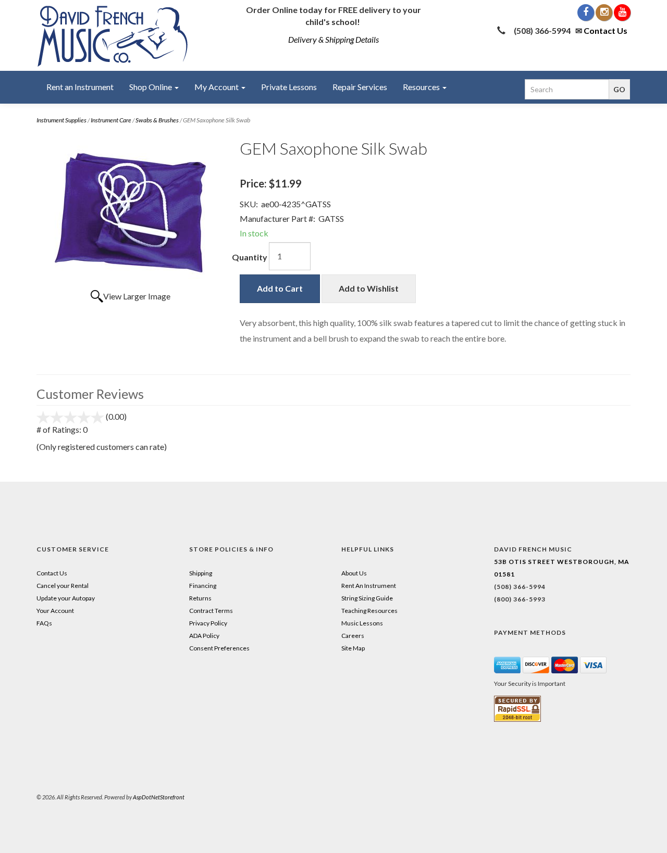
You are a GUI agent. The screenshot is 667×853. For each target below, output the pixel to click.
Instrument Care (111, 120)
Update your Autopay (65, 598)
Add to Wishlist (369, 288)
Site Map (353, 648)
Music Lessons (362, 623)
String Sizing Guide (367, 598)
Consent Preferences (219, 648)
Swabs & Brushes (157, 120)
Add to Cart (280, 288)
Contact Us (605, 30)
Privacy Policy (208, 623)
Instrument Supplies (61, 120)
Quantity (249, 257)
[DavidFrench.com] (112, 34)
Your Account (55, 610)
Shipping (200, 573)
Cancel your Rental (62, 585)
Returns (200, 598)
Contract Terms (211, 610)
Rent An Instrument (368, 585)
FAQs (44, 623)
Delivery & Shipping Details (333, 39)
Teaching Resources (369, 610)
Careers (352, 635)
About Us (354, 573)
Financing (202, 585)
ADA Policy (204, 635)
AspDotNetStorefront (158, 797)
